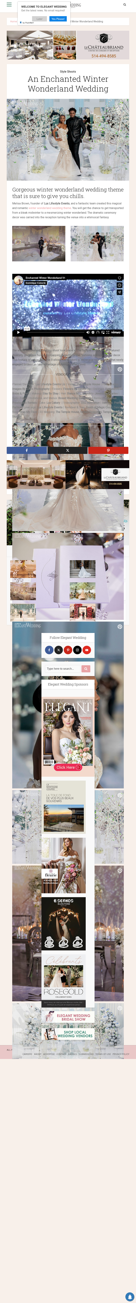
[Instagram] (77, 650)
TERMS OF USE (103, 1054)
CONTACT (61, 1054)
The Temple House (67, 412)
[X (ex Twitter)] (58, 650)
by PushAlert (28, 22)
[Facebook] (49, 650)
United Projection (91, 412)
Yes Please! (58, 19)
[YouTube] (87, 650)
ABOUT (37, 1054)
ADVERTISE (49, 1054)
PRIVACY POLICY (121, 1054)
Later (39, 19)
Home (13, 21)
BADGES (72, 1054)
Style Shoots (68, 71)
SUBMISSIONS (86, 1054)
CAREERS (27, 1054)
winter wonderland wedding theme (50, 208)
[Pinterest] (68, 650)
